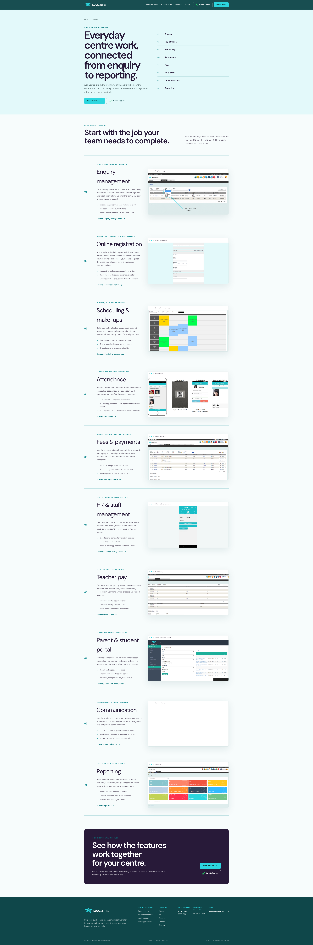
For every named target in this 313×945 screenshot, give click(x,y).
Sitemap (162, 925)
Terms (158, 940)
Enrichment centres (145, 915)
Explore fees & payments (107, 479)
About (187, 5)
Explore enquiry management (109, 219)
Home (86, 19)
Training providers (145, 922)
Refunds (165, 940)
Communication (117, 710)
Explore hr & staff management (110, 552)
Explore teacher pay (105, 615)
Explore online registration (108, 285)
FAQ (160, 915)
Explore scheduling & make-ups (110, 354)
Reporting (109, 771)
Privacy (151, 940)
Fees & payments (118, 442)
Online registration (119, 244)
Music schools (143, 918)
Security (162, 918)
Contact (162, 922)
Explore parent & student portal (110, 684)
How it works (166, 5)
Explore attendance (105, 416)
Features (178, 5)
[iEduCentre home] (95, 4)
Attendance (111, 379)
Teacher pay (112, 577)
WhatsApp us (204, 5)
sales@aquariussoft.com (219, 911)
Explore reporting (104, 805)
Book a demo (221, 5)
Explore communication (107, 744)
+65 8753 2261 (199, 913)
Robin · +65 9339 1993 (182, 912)
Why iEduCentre (151, 5)
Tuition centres (144, 911)
